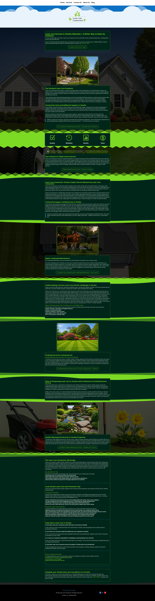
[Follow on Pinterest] (105, 593)
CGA (67, 590)
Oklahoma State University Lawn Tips (55, 560)
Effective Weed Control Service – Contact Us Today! (77, 169)
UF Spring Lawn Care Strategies (53, 559)
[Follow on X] (103, 593)
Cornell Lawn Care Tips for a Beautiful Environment (58, 557)
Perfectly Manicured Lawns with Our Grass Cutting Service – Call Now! (77, 368)
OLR (64, 590)
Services (69, 2)
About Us (86, 2)
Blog (93, 2)
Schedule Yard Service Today (77, 47)
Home (62, 2)
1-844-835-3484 (85, 43)
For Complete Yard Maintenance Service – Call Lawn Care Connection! (77, 126)
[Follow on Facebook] (100, 593)
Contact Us (78, 2)
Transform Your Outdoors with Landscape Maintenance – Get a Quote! (77, 272)
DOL (71, 590)
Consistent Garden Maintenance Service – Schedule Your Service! (77, 447)
